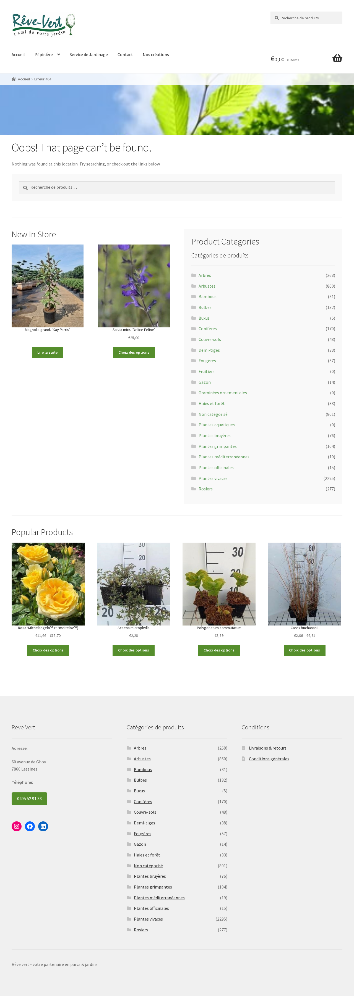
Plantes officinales (216, 467)
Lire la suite (47, 352)
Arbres (205, 275)
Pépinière (44, 54)
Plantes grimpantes (218, 446)
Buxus (204, 318)
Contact (125, 54)
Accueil (18, 54)
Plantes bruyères (215, 435)
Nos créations (156, 54)
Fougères (207, 360)
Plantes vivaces (213, 478)
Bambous (208, 296)
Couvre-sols (210, 339)
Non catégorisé (213, 414)
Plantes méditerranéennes (224, 456)
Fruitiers (207, 371)
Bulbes (205, 307)
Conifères (208, 328)
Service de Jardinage (89, 54)
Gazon (205, 382)
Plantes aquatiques (217, 424)
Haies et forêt (212, 403)
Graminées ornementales (223, 392)
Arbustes (207, 286)
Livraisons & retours (268, 748)
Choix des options (133, 352)
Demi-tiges (209, 350)
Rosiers (206, 489)
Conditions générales (269, 758)
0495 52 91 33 (29, 798)
